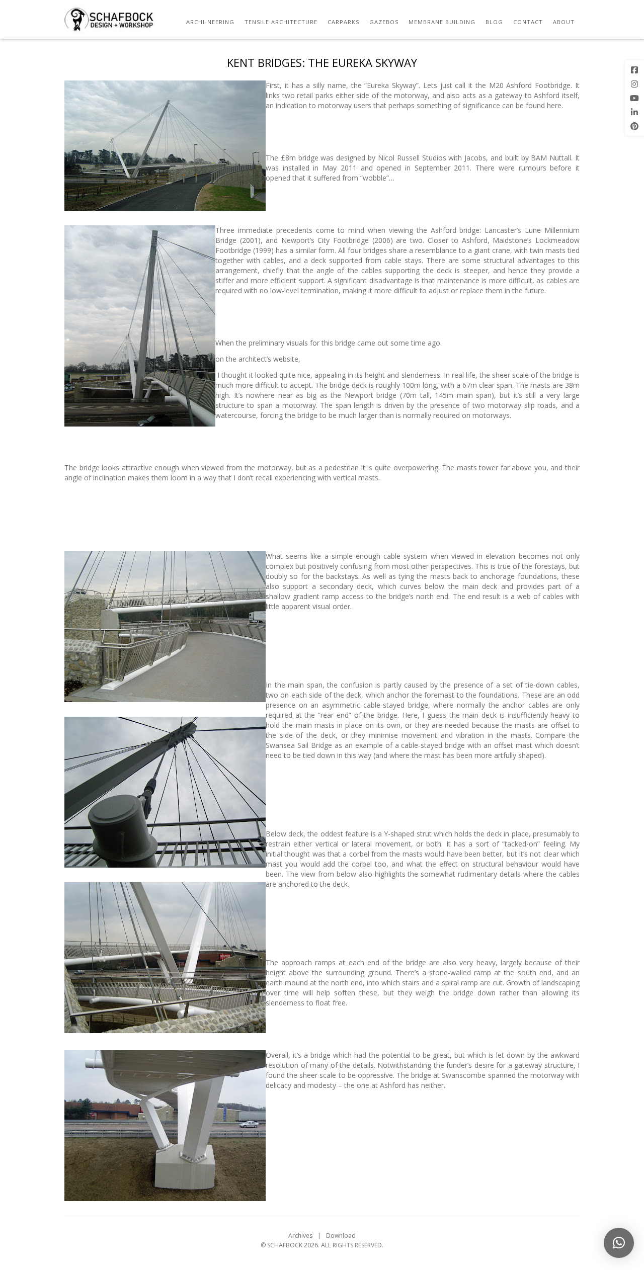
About (564, 22)
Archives (300, 1235)
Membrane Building (442, 22)
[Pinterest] (634, 126)
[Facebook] (634, 70)
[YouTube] (634, 98)
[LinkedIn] (634, 112)
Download (341, 1235)
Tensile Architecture (281, 22)
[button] (619, 1243)
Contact (528, 22)
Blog (494, 22)
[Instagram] (634, 84)
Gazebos (383, 22)
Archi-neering (210, 22)
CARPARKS (343, 22)
